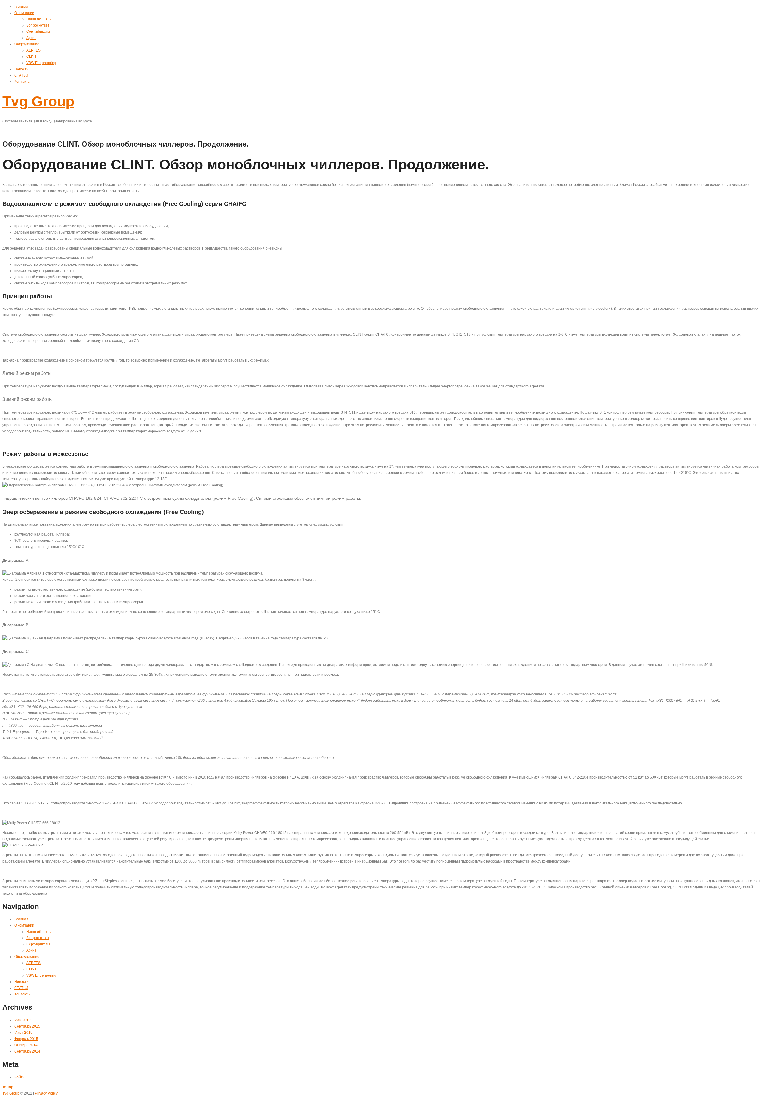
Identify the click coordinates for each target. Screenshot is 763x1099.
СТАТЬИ (21, 75)
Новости (21, 69)
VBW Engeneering (41, 63)
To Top (7, 1087)
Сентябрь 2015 (27, 1026)
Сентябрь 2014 (27, 1051)
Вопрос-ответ (37, 25)
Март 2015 (23, 1032)
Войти (19, 1077)
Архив (31, 38)
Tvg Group (38, 101)
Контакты (22, 82)
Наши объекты (39, 19)
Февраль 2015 (26, 1039)
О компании (24, 13)
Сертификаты (38, 31)
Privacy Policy (46, 1093)
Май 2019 (22, 1020)
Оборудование (26, 44)
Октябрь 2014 (26, 1045)
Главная (21, 6)
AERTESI (33, 50)
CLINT (31, 57)
